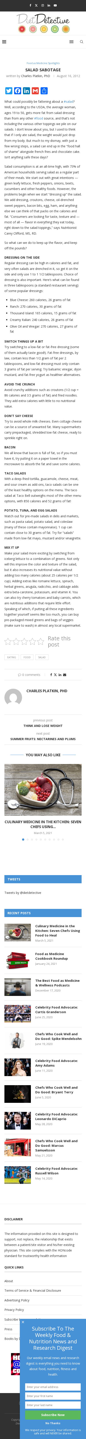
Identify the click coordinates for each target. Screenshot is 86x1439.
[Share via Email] (64, 675)
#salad (68, 101)
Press (8, 1329)
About (8, 1281)
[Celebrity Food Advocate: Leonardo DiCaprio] (17, 1121)
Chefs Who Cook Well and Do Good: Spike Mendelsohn (58, 1036)
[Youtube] (55, 5)
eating (11, 657)
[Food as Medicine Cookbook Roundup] (17, 960)
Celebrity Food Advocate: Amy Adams (56, 1062)
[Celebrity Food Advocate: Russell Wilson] (17, 1175)
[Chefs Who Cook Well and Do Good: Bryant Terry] (17, 1094)
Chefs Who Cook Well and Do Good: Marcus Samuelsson (56, 1145)
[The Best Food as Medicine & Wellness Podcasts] (17, 987)
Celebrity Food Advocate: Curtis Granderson (56, 1009)
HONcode (65, 1250)
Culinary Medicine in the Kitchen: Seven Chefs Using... (43, 824)
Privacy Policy (14, 1310)
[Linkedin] (49, 5)
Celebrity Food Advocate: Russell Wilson (56, 1170)
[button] (8, 802)
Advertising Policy (16, 1300)
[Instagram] (42, 5)
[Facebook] (30, 5)
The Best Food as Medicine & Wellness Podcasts (57, 982)
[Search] (81, 41)
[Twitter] (36, 5)
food (27, 657)
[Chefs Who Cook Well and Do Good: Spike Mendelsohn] (17, 1040)
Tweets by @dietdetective (22, 893)
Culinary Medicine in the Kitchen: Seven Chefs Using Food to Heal (57, 930)
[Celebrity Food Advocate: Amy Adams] (17, 1067)
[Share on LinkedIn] (60, 675)
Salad (42, 657)
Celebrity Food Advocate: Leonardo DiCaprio (56, 1116)
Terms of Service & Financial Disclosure (32, 1290)
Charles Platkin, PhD (35, 76)
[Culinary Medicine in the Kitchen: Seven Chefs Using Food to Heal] (43, 789)
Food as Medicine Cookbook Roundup (51, 956)
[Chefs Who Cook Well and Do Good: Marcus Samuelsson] (17, 1147)
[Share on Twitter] (55, 675)
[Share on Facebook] (51, 675)
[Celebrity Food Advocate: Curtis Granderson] (17, 1014)
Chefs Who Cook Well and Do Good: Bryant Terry (56, 1089)
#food (38, 118)
